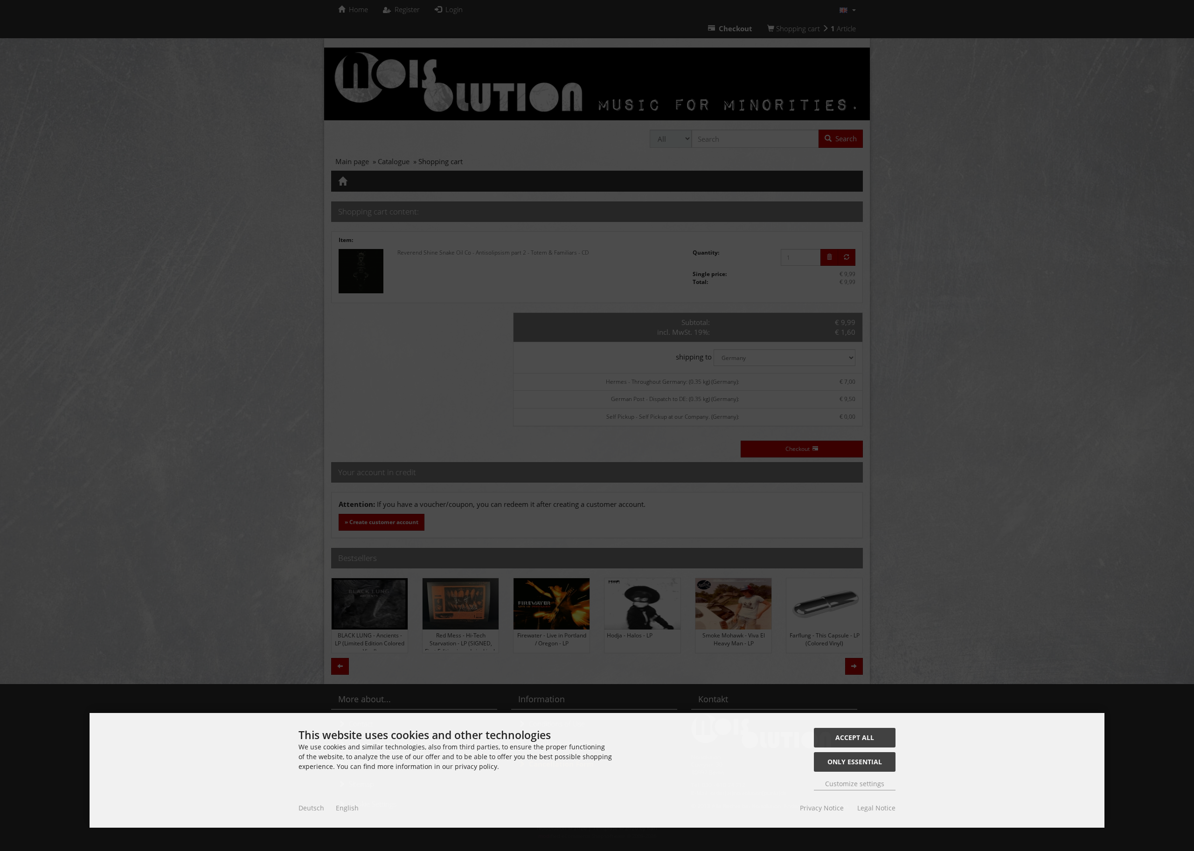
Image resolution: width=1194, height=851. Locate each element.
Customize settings (854, 783)
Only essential (854, 761)
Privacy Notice (822, 807)
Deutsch (311, 807)
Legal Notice (876, 807)
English (347, 807)
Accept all (854, 737)
